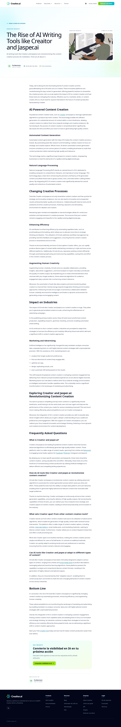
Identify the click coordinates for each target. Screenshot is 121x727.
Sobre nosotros (87, 700)
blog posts (87, 450)
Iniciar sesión (93, 3)
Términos (104, 707)
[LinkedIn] (8, 708)
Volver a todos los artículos (17, 23)
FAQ (65, 710)
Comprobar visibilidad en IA (43, 663)
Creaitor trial (44, 631)
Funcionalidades (50, 703)
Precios (66, 3)
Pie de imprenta (106, 700)
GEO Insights (49, 700)
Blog (65, 700)
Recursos (57, 3)
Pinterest (66, 453)
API (84, 707)
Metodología (67, 707)
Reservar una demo (106, 3)
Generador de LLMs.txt (71, 703)
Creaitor (62, 115)
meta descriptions (41, 527)
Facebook (59, 453)
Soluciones (47, 3)
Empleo (85, 710)
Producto (38, 3)
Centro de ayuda (88, 703)
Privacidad (105, 703)
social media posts (66, 563)
